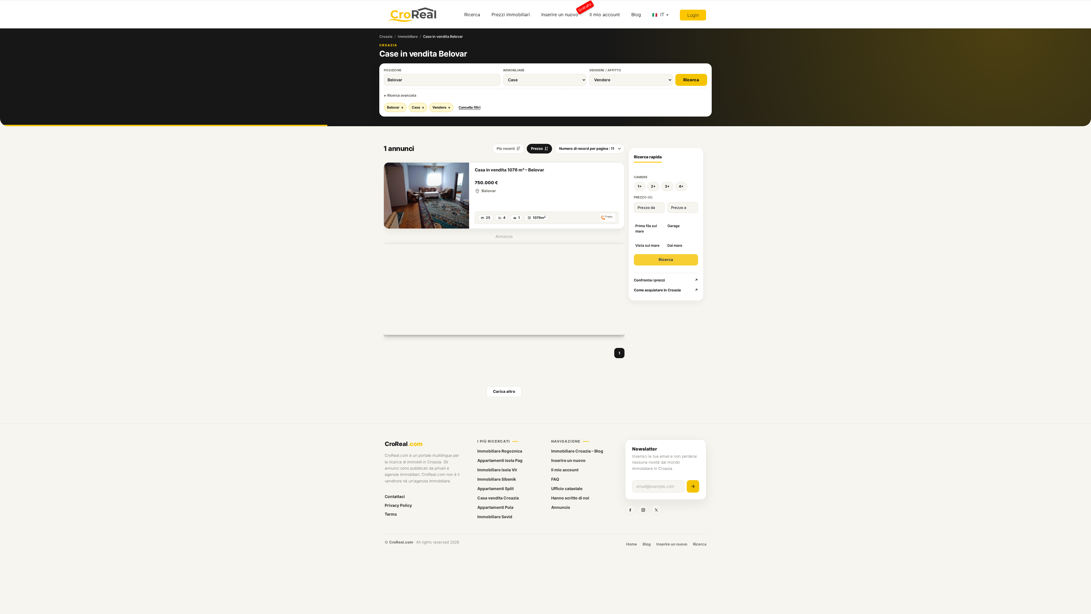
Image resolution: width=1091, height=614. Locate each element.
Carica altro (504, 391)
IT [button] (662, 14)
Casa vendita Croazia (498, 497)
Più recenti (506, 148)
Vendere (441, 107)
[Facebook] (630, 510)
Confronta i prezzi (666, 280)
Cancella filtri (469, 107)
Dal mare (674, 245)
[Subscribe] (693, 486)
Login (693, 15)
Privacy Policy (398, 505)
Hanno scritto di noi (570, 497)
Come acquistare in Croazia (666, 290)
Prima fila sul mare (646, 228)
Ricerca (472, 14)
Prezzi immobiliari (511, 14)
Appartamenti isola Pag (499, 460)
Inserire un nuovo (562, 12)
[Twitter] (656, 510)
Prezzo (537, 148)
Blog (636, 14)
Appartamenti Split (495, 488)
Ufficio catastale (566, 488)
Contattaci (395, 496)
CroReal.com (401, 542)
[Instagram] (643, 510)
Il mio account (605, 14)
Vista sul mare (647, 245)
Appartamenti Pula (495, 507)
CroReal (403, 443)
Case (418, 107)
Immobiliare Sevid (494, 516)
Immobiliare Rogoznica (499, 451)
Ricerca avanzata (401, 95)
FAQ (555, 479)
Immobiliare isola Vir (497, 469)
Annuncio (560, 507)
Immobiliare (408, 36)
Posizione (392, 70)
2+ (653, 186)
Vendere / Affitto (605, 70)
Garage (673, 226)
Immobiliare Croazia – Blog (577, 451)
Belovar (395, 107)
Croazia (385, 36)
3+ (667, 186)
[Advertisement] (504, 289)
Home (631, 544)
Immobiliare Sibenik (496, 479)
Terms (391, 514)
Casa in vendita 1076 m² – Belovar (509, 170)
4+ (681, 186)
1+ (640, 186)
